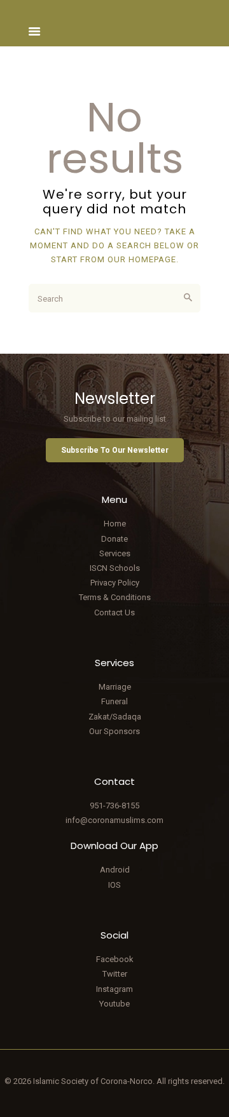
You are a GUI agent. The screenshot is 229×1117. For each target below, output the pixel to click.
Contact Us (114, 612)
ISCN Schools (115, 568)
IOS (114, 885)
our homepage (142, 259)
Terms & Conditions (115, 597)
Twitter (114, 974)
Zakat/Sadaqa (114, 716)
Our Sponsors (114, 731)
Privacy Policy (114, 582)
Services (114, 553)
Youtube (114, 1003)
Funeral (114, 701)
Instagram (114, 989)
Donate (114, 539)
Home (115, 523)
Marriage (115, 687)
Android (115, 869)
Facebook (115, 959)
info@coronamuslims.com (114, 820)
